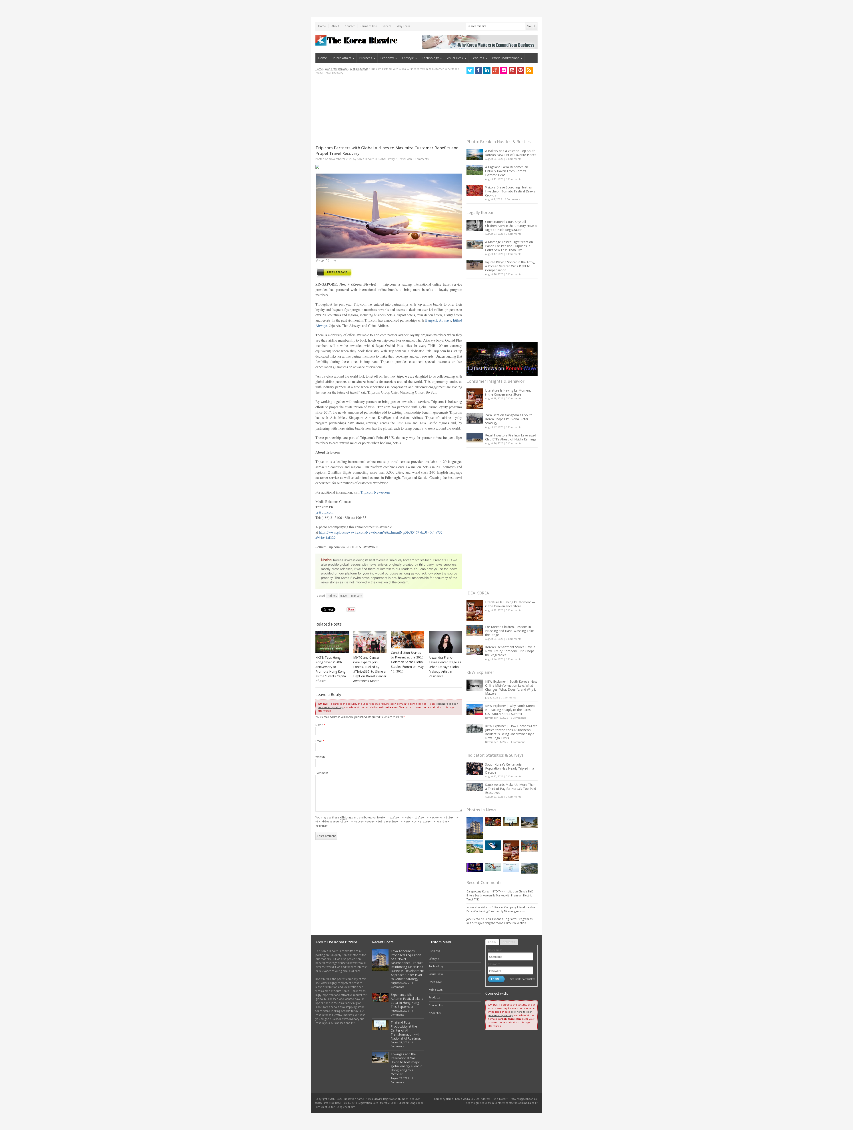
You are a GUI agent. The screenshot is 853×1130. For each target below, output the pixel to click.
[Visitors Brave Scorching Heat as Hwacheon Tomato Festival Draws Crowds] (474, 190)
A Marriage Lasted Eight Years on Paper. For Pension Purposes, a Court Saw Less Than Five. (509, 246)
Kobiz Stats (435, 990)
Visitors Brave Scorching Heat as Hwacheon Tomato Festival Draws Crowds (510, 191)
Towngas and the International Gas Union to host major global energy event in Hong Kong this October (406, 1064)
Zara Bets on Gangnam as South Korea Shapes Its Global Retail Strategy (508, 419)
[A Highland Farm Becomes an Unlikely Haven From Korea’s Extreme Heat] (474, 170)
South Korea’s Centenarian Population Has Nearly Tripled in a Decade (509, 768)
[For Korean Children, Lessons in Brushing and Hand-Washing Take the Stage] (474, 630)
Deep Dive (435, 982)
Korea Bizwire (365, 159)
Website (320, 757)
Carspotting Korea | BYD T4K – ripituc (490, 891)
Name (320, 725)
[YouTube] (512, 70)
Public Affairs (342, 58)
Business (365, 58)
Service (387, 26)
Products (434, 997)
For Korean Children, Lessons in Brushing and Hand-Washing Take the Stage (509, 631)
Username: (495, 950)
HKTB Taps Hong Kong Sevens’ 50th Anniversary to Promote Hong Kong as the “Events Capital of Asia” (331, 669)
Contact (350, 26)
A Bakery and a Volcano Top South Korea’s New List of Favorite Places (510, 153)
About (335, 26)
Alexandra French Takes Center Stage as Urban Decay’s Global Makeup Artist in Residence (445, 666)
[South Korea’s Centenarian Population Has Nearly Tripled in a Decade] (474, 768)
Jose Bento (473, 919)
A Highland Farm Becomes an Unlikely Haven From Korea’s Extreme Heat (506, 171)
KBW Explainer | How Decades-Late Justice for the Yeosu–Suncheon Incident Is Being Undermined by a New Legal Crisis (511, 732)
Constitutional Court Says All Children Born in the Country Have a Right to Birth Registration (511, 226)
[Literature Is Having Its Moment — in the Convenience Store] (474, 398)
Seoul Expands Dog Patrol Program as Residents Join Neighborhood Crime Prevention (499, 921)
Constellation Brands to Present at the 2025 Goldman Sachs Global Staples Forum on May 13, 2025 (407, 661)
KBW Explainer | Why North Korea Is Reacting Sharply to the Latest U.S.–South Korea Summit (510, 710)
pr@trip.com (324, 512)
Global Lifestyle (359, 68)
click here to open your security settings (510, 1013)
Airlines (332, 596)
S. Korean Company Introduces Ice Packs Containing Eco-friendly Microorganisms (500, 909)
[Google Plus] (495, 70)
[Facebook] (478, 70)
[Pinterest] (520, 70)
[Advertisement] (388, 110)
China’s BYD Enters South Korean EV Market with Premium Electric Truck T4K (499, 895)
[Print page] (388, 167)
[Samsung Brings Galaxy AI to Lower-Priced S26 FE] (493, 867)
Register (509, 942)
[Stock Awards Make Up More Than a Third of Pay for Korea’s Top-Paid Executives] (474, 787)
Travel (402, 159)
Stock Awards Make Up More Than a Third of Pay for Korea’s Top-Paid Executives (510, 788)
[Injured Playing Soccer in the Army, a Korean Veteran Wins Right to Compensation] (474, 265)
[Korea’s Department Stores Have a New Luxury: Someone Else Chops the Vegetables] (474, 650)
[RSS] (529, 70)
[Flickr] (503, 70)
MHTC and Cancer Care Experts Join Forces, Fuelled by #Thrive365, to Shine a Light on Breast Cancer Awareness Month (369, 669)
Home (322, 26)
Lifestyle (408, 58)
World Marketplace (505, 58)
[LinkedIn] (486, 70)
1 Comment (518, 742)
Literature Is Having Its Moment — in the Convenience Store (510, 392)
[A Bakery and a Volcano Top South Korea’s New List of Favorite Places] (474, 154)
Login (492, 942)
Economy (387, 58)
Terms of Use (368, 26)
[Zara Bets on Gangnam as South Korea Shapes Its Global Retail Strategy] (474, 418)
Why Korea (404, 26)
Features (477, 58)
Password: (494, 964)
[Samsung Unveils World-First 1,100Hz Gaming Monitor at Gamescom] (474, 867)
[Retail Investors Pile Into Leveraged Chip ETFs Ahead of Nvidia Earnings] (474, 437)
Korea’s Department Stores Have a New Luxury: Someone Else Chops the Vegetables (510, 651)
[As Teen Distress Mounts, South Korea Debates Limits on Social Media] (493, 845)
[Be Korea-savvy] (357, 40)
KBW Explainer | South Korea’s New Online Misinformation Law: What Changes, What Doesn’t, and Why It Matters (511, 687)
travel (343, 596)
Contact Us (435, 1005)
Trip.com (356, 596)
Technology (430, 58)
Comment (321, 773)
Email (319, 741)
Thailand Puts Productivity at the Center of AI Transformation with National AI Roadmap (406, 1030)
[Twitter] (470, 70)
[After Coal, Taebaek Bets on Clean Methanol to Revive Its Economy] (529, 868)
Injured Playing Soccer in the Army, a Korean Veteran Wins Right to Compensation (510, 266)
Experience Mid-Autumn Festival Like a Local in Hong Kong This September (407, 1000)
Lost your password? (521, 979)
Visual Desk (455, 58)
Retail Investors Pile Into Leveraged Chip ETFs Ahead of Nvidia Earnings (510, 437)
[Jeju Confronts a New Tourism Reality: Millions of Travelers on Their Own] (474, 846)
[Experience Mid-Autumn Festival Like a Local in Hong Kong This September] (493, 821)
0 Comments (513, 158)
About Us (434, 1013)
